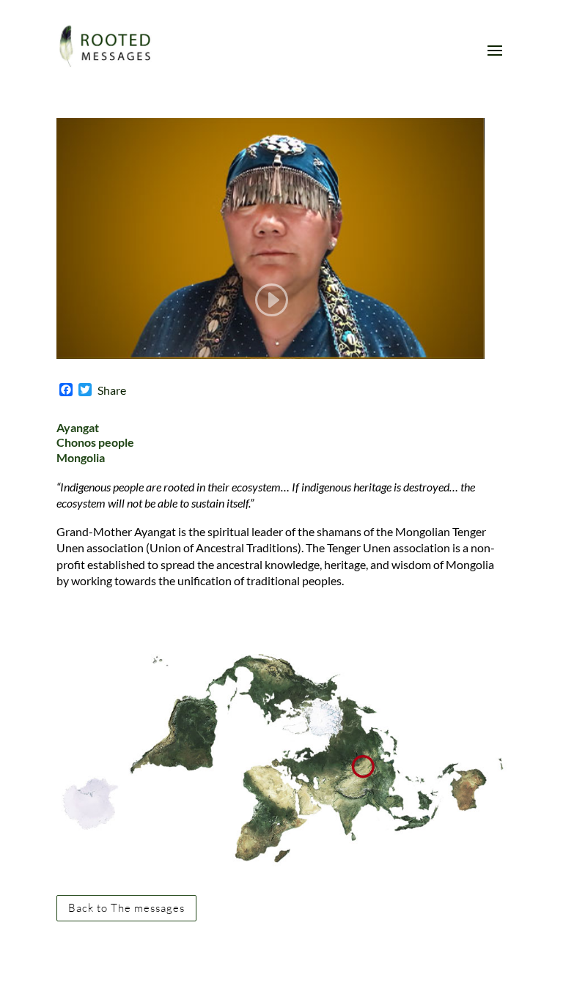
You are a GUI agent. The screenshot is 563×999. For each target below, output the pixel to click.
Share (111, 390)
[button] (23, 22)
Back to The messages (126, 908)
